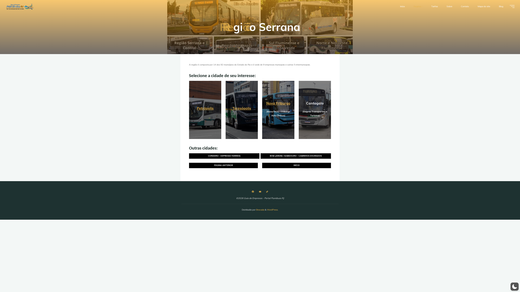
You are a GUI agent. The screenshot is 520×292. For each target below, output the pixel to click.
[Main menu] (512, 6)
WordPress (272, 209)
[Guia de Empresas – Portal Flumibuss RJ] (19, 6)
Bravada (260, 209)
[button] (515, 287)
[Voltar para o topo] (509, 281)
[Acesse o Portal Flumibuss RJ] (267, 191)
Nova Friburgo (278, 103)
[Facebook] (252, 191)
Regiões (254, 50)
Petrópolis (205, 108)
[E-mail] (260, 191)
